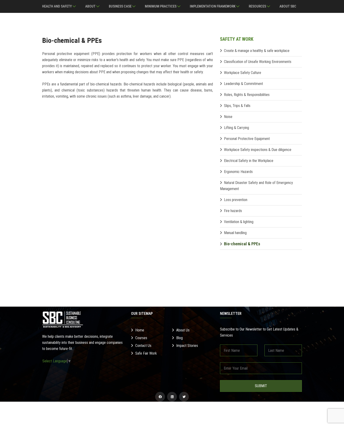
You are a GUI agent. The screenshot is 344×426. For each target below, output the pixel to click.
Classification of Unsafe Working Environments (257, 61)
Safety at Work (236, 39)
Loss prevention (235, 200)
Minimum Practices (161, 6)
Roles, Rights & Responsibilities (247, 94)
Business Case (120, 6)
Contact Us (143, 345)
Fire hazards (233, 211)
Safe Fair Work (146, 353)
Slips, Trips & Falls (237, 105)
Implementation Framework (213, 6)
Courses (141, 338)
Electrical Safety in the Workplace (248, 160)
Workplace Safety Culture (242, 72)
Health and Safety (57, 6)
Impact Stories (187, 345)
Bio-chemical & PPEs (242, 243)
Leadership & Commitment (243, 83)
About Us (183, 330)
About (90, 6)
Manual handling (235, 233)
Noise (228, 116)
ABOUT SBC (287, 6)
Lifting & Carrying (236, 127)
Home (139, 330)
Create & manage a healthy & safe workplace (256, 50)
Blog (179, 338)
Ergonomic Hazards (238, 171)
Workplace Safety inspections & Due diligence (257, 149)
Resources (258, 6)
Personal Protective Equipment (247, 138)
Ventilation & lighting (238, 222)
